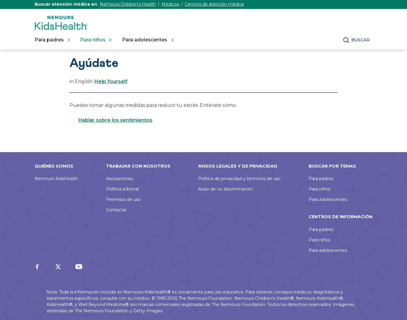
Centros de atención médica (214, 4)
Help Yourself (111, 81)
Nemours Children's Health (128, 4)
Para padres (321, 178)
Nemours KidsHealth (56, 178)
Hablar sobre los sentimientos (115, 120)
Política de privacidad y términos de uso (239, 178)
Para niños (319, 189)
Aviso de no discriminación (225, 189)
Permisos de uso (123, 199)
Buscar (360, 40)
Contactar (116, 210)
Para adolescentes (328, 199)
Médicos (170, 4)
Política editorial (122, 189)
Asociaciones (119, 178)
